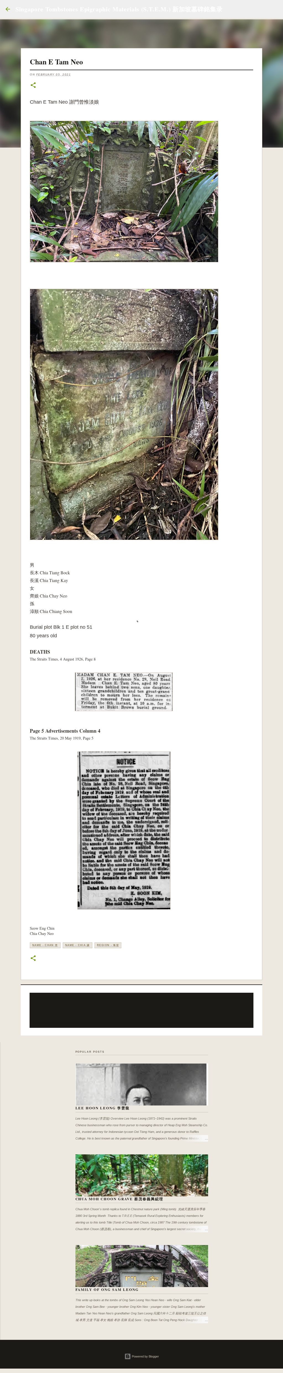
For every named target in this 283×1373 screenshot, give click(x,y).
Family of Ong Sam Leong (107, 1289)
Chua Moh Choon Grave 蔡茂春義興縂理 (119, 1198)
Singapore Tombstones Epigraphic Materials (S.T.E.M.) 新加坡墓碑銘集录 (118, 9)
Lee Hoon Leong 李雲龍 (102, 1107)
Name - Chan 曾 (45, 945)
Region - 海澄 (108, 945)
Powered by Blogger (145, 1356)
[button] (33, 85)
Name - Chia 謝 (77, 945)
